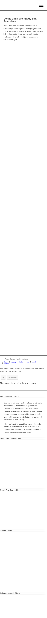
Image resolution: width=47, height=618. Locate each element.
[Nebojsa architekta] (20, 5)
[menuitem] (39, 5)
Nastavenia (12, 377)
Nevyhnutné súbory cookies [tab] (10, 438)
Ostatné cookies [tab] (6, 530)
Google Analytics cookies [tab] (9, 490)
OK (3, 377)
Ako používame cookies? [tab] (9, 396)
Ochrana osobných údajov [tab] (10, 593)
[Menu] (39, 5)
